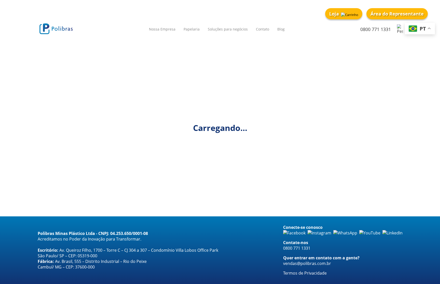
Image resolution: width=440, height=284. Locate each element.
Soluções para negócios (228, 29)
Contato (262, 29)
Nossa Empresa (162, 29)
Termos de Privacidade (305, 273)
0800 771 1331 (375, 29)
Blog (281, 29)
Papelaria (192, 29)
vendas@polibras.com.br (307, 263)
